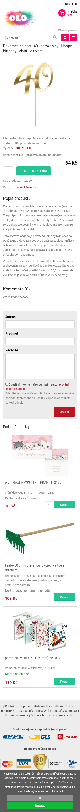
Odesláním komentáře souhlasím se (38, 386)
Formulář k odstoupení (64, 710)
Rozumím (40, 805)
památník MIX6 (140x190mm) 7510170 (33, 658)
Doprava (25, 706)
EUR (74, 4)
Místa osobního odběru (48, 706)
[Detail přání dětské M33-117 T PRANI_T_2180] (40, 455)
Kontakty (11, 706)
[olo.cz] (20, 18)
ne (40, 798)
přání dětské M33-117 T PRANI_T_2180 (33, 482)
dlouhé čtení (43, 787)
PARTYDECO (23, 148)
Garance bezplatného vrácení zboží (53, 715)
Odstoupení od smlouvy (32, 710)
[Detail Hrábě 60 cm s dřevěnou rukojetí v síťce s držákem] (40, 538)
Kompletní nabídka (28, 187)
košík (72, 13)
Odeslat (64, 412)
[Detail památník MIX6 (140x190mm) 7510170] (40, 631)
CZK (67, 4)
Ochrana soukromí (16, 715)
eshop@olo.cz (69, 30)
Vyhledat (54, 37)
